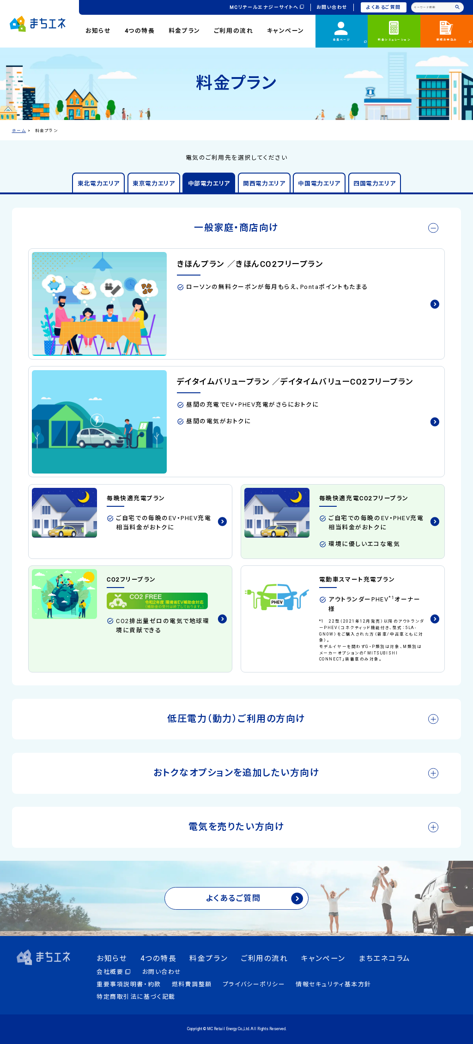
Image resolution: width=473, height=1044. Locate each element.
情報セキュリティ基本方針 (333, 984)
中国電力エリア (319, 183)
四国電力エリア (374, 183)
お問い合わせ (332, 7)
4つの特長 (140, 30)
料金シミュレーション (394, 39)
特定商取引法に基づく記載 (136, 996)
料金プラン (184, 30)
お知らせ (98, 30)
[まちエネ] (38, 24)
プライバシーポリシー (254, 984)
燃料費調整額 (192, 984)
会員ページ (342, 39)
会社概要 (110, 971)
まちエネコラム (384, 958)
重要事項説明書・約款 (129, 984)
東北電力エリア (99, 183)
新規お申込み (447, 39)
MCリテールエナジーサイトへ (264, 7)
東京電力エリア (154, 183)
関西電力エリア (264, 183)
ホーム (19, 130)
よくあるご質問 (383, 7)
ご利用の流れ (233, 30)
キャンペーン (285, 30)
